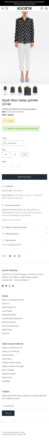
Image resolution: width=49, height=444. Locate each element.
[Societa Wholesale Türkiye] (24, 8)
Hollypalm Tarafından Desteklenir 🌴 (14, 434)
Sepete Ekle (24, 177)
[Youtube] (6, 286)
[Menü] (2, 8)
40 (6, 155)
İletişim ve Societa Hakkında (13, 300)
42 (15, 155)
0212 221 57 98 (14, 245)
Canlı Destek (7, 311)
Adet (4, 162)
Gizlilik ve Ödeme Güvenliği (12, 366)
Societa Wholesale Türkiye (15, 432)
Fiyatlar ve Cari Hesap (10, 351)
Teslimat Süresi (8, 355)
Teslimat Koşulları (9, 374)
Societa (10, 115)
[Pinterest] (13, 286)
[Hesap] (41, 8)
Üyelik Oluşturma (8, 307)
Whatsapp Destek (9, 315)
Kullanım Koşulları (9, 322)
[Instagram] (10, 286)
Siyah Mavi (12, 143)
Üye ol (8, 413)
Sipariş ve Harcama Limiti (12, 348)
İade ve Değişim (8, 370)
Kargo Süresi (7, 377)
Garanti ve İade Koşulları (11, 362)
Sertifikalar (6, 381)
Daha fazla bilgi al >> (22, 280)
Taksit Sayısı (7, 359)
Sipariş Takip (7, 330)
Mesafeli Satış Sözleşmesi (12, 318)
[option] (24, 47)
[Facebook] (3, 286)
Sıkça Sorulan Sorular (10, 326)
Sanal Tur (5, 304)
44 (24, 155)
